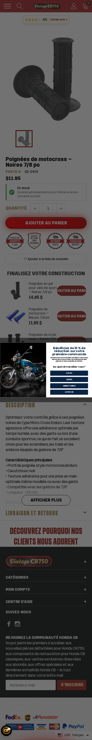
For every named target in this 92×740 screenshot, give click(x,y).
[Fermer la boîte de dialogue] (89, 345)
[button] (6, 730)
